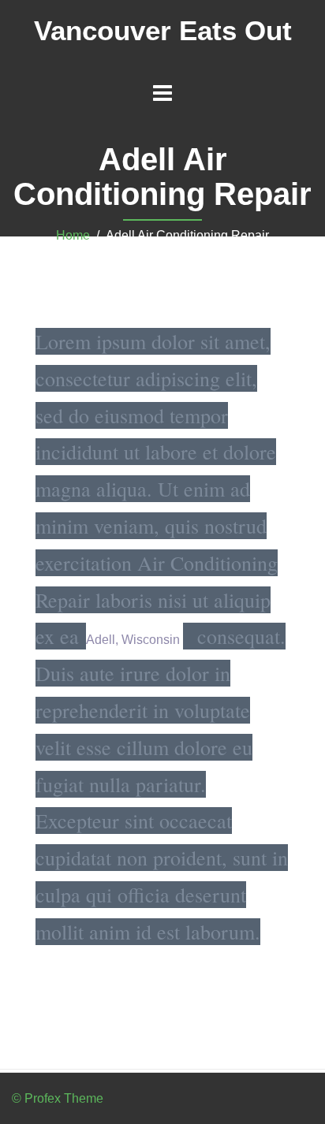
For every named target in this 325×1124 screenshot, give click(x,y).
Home (73, 235)
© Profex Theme (57, 1098)
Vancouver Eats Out (163, 30)
